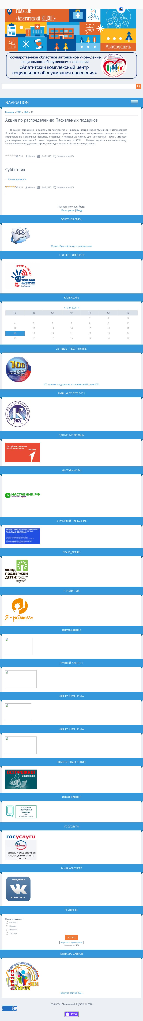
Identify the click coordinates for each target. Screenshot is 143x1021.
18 (15, 333)
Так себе (13, 933)
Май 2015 (72, 307)
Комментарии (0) (65, 156)
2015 (18, 112)
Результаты (65, 942)
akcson (31, 156)
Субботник (15, 169)
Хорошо (12, 926)
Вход (79, 210)
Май (26, 112)
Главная (9, 112)
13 (52, 328)
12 (34, 328)
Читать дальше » (17, 179)
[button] (121, 11)
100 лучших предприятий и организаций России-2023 (71, 384)
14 (71, 328)
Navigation (17, 102)
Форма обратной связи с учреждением (71, 246)
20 (52, 333)
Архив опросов (76, 942)
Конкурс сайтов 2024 (71, 993)
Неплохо (13, 930)
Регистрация (67, 210)
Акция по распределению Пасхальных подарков (51, 120)
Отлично (13, 922)
